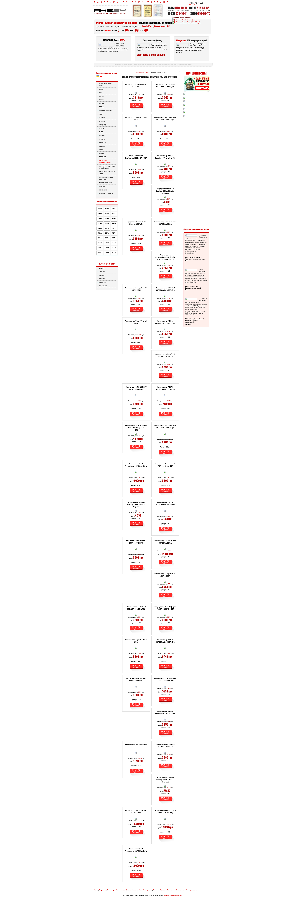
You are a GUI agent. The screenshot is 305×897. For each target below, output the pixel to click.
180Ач (114, 248)
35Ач (100, 209)
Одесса (163, 890)
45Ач (100, 213)
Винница (111, 890)
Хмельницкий (181, 890)
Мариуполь (147, 890)
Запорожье (120, 890)
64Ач (114, 223)
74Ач (100, 233)
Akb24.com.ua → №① (142, 72)
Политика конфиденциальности (172, 895)
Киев (96, 890)
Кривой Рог (137, 890)
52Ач (114, 213)
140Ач (107, 248)
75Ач (107, 233)
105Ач (114, 243)
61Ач (114, 218)
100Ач (107, 243)
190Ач (100, 252)
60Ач (107, 218)
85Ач (107, 238)
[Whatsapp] (186, 23)
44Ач (114, 209)
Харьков (102, 890)
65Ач (100, 228)
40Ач (107, 209)
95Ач (100, 243)
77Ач (114, 233)
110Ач (100, 248)
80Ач (100, 238)
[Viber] (184, 19)
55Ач (100, 218)
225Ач (114, 252)
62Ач (100, 223)
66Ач (107, 228)
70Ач (114, 228)
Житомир (171, 890)
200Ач (107, 252)
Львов (156, 890)
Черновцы (192, 890)
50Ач (107, 213)
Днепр (128, 890)
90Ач (114, 238)
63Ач (107, 223)
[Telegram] (186, 21)
